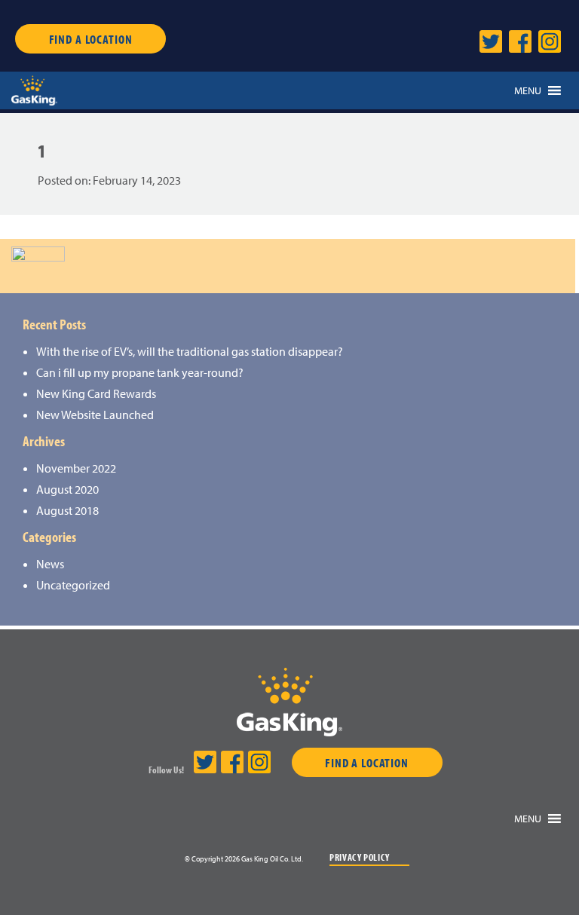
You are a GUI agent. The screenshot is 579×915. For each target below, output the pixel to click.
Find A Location (91, 39)
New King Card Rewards (96, 393)
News (50, 563)
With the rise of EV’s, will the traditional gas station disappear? (189, 351)
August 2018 (67, 510)
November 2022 (76, 468)
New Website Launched (95, 414)
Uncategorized (73, 584)
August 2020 (67, 489)
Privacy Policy (359, 857)
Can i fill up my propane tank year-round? (140, 372)
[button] (527, 90)
